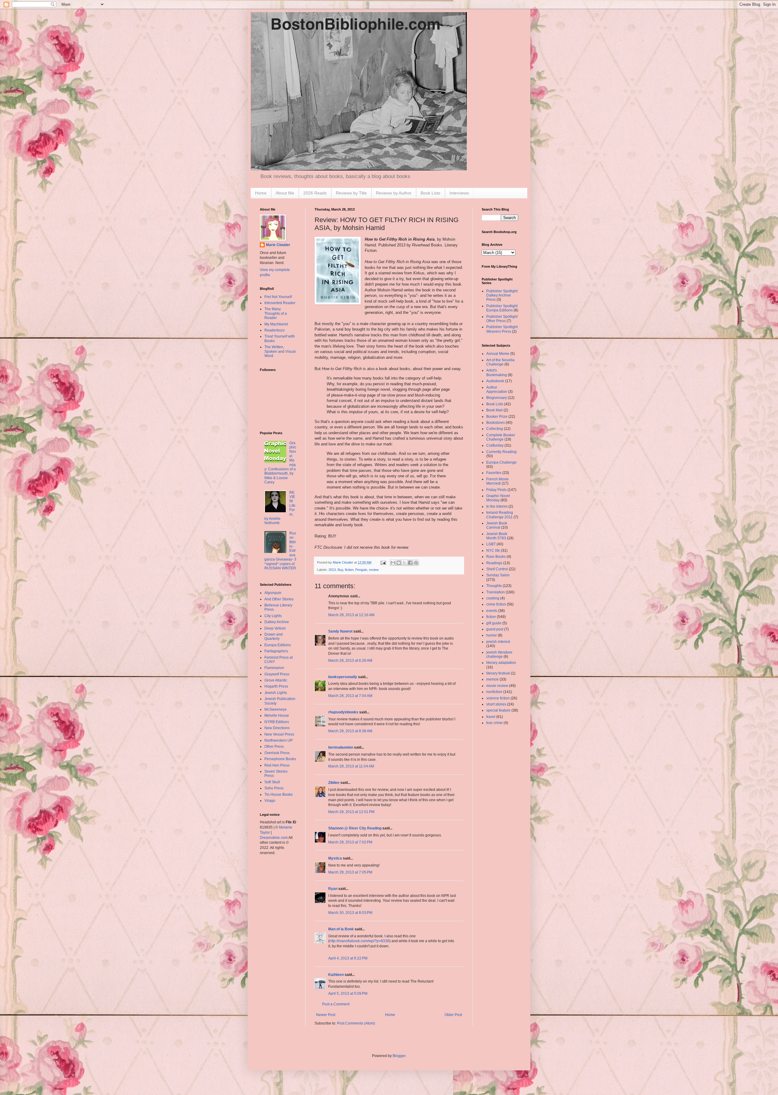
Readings (494, 563)
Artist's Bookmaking (496, 372)
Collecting (494, 429)
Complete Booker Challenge (500, 437)
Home (261, 193)
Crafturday (495, 445)
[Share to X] (404, 563)
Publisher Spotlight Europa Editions (502, 308)
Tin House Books (278, 794)
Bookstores (495, 422)
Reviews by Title (351, 193)
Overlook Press (277, 753)
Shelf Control (497, 569)
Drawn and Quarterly (273, 636)
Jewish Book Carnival (496, 525)
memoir (492, 679)
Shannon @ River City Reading (354, 828)
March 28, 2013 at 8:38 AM (350, 731)
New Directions (277, 728)
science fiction (498, 698)
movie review (497, 686)
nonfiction (494, 692)
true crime (494, 723)
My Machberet (276, 324)
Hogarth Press (276, 686)
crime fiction (496, 604)
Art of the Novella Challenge (500, 362)
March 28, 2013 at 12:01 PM (351, 812)
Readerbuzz (274, 330)
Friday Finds (496, 490)
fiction (349, 570)
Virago (269, 800)
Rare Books (496, 556)
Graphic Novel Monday (498, 498)
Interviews (459, 193)
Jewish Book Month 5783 (496, 536)
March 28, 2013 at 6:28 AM (350, 660)
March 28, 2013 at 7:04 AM (350, 696)
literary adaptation (501, 663)
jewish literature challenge (499, 654)
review (374, 570)
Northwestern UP (278, 740)
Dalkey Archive (276, 622)
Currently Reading (501, 452)
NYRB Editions (276, 722)
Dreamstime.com (274, 838)
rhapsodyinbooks (343, 712)
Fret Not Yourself (278, 297)
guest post (494, 629)
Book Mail (494, 410)
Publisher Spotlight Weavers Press (502, 329)
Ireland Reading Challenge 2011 (499, 514)
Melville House (276, 715)
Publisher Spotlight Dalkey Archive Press (502, 295)
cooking (492, 598)
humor (491, 635)
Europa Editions (277, 645)
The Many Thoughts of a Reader (275, 313)
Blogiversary (496, 398)
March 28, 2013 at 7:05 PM (350, 872)
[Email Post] (383, 562)
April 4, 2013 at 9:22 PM (347, 958)
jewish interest (498, 642)
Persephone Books (280, 759)
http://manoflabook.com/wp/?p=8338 (359, 941)
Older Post (453, 1015)
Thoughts (494, 586)
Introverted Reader (279, 303)
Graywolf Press (276, 674)
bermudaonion (340, 747)
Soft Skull (272, 782)
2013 (332, 570)
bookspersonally (342, 677)
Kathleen (336, 975)
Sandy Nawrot (340, 631)
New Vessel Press (279, 734)
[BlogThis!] (399, 563)
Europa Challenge (501, 462)
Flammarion (274, 668)
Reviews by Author (393, 193)
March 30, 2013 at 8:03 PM (350, 913)
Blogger (399, 1056)
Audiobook (495, 381)
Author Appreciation (496, 389)
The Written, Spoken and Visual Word (280, 351)
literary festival (498, 673)
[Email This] (393, 563)
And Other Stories (279, 599)
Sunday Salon (498, 575)
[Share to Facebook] (410, 563)
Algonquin (272, 593)
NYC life (493, 550)
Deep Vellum (275, 628)
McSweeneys (275, 709)
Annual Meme (497, 354)
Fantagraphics (276, 651)
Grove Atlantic (275, 680)
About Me (285, 193)
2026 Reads (315, 193)
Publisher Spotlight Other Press (502, 318)
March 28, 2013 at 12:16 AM (351, 615)
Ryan (332, 889)
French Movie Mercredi (497, 481)
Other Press (274, 746)
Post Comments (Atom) (356, 1023)
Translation (495, 592)
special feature (498, 710)
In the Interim (497, 506)
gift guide (493, 623)
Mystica (335, 858)
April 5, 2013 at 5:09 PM (347, 993)
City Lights (273, 616)
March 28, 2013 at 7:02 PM (350, 842)
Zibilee (333, 783)
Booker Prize (497, 416)
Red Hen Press (277, 765)
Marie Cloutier (278, 245)
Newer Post (325, 1015)
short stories (496, 704)
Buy (340, 570)
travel (490, 717)
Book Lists (430, 193)
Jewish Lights (275, 693)
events (491, 611)
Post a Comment (335, 1004)
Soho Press (274, 788)
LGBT (491, 544)
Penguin (361, 570)
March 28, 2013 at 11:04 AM (351, 766)
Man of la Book (341, 929)
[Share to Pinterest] (416, 563)
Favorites (493, 473)
